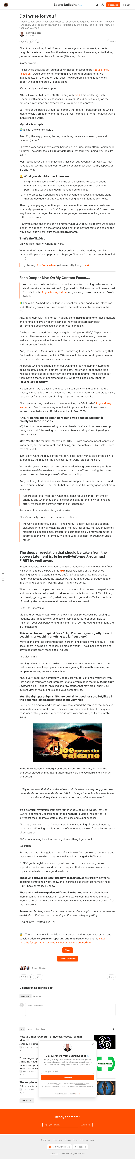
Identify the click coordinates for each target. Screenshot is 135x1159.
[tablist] (31, 996)
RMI (61, 570)
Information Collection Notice (66, 1086)
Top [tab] (22, 1029)
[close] (93, 1044)
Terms (75, 1140)
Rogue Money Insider (54, 292)
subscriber (84, 942)
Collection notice (87, 1140)
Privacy (68, 1140)
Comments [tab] (25, 996)
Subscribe (113, 4)
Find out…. (90, 265)
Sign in (126, 4)
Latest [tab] (29, 1029)
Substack (54, 1153)
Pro (75, 942)
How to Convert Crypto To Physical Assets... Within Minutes (51, 1038)
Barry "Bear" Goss (33, 33)
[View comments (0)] (31, 41)
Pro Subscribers (47, 265)
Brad (77, 95)
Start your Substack (61, 1147)
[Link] (16, 124)
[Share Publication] (102, 4)
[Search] (96, 4)
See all (25, 1100)
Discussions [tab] (40, 1029)
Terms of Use (80, 1083)
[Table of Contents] (3, 579)
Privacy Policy (87, 1086)
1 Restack (42, 968)
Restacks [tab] (37, 996)
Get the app (80, 1147)
